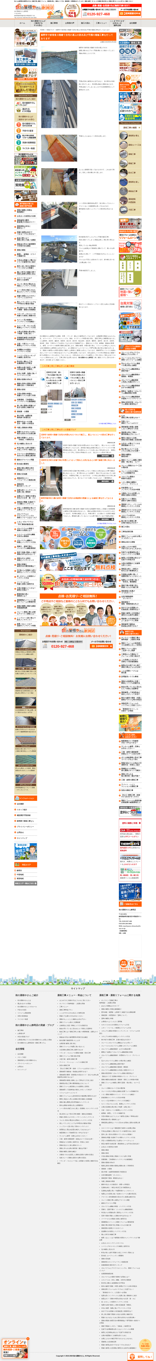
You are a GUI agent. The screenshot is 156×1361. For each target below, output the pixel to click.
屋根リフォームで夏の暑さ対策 (69, 1056)
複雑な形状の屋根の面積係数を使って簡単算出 (26, 384)
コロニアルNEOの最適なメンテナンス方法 (130, 516)
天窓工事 (132, 210)
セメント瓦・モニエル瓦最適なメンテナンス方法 (26, 326)
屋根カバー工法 (134, 145)
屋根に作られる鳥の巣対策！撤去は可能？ (73, 1148)
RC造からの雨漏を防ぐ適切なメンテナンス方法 (117, 1212)
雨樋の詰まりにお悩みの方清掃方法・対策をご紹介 (131, 764)
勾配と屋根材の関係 (24, 427)
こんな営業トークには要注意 (129, 672)
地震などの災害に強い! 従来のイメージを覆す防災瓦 (118, 1194)
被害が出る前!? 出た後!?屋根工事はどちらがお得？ (131, 666)
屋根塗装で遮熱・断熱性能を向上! (130, 603)
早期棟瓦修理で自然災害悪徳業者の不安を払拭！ (26, 338)
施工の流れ (85, 23)
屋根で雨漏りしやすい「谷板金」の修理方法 (25, 438)
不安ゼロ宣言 (22, 1010)
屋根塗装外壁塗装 (132, 200)
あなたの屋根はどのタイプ (110, 1006)
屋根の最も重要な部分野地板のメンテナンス (25, 469)
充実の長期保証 (23, 1016)
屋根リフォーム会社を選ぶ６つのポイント (131, 537)
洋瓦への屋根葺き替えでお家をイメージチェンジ (26, 509)
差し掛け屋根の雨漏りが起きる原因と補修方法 (26, 406)
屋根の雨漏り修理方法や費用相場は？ (26, 565)
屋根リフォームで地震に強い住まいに (72, 1046)
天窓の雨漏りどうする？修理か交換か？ (26, 589)
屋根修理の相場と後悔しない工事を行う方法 (129, 428)
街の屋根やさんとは (24, 1000)
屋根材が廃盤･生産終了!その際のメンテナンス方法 (118, 1137)
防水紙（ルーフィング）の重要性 (112, 1255)
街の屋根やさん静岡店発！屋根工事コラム (32, 1043)
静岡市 (19, 870)
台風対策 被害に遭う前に (67, 1043)
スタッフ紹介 (22, 810)
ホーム (22, 23)
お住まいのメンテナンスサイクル (112, 1243)
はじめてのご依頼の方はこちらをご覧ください (75, 1000)
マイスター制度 (23, 1019)
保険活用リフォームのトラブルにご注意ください (131, 704)
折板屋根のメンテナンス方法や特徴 (113, 1097)
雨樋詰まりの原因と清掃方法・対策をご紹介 (74, 1142)
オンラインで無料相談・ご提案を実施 (72, 1003)
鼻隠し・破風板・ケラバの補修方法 (26, 255)
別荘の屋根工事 (127, 790)
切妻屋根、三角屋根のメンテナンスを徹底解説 (26, 400)
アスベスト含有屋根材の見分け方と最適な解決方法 (118, 1197)
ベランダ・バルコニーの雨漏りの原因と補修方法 (26, 314)
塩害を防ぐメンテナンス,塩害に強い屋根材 (26, 491)
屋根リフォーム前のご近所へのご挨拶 (129, 649)
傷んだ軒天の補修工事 (108, 1234)
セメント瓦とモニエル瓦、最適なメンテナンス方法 (118, 1104)
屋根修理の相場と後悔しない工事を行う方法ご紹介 (76, 1080)
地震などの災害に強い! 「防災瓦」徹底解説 (130, 581)
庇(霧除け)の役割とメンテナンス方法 (24, 350)
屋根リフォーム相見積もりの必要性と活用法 (74, 1086)
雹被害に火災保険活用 (108, 1342)
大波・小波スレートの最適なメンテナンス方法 (26, 344)
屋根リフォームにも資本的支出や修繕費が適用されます (78, 1096)
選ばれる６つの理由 (24, 1003)
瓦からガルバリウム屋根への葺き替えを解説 (130, 364)
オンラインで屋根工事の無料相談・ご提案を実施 (130, 638)
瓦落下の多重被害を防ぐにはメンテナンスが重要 (130, 553)
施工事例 (54, 23)
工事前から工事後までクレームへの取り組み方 (130, 655)
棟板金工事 (132, 191)
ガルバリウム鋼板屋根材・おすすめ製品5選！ (116, 1049)
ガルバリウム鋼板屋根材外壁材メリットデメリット (131, 397)
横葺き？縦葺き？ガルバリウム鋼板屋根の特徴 (131, 392)
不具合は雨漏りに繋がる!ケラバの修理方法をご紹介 (118, 1131)
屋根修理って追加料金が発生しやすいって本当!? (130, 693)
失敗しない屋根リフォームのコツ (129, 422)
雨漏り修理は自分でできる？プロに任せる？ (26, 233)
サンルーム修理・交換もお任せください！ (130, 747)
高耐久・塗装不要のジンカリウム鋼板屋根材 (26, 547)
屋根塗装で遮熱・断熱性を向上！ (112, 1178)
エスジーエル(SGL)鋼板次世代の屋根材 (26, 535)
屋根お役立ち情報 (128, 542)
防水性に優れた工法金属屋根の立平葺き (24, 362)
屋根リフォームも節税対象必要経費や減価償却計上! (131, 801)
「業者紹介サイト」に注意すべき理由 (129, 710)
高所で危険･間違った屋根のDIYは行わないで (116, 1216)
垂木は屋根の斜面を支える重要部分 (71, 1105)
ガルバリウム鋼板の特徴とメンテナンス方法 (26, 541)
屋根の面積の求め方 (24, 379)
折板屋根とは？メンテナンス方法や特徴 (130, 488)
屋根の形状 (21, 389)
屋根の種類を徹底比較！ (126, 455)
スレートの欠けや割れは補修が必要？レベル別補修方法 (119, 1091)
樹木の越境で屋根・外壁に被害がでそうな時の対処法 (131, 699)
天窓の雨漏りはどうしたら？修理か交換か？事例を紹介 (119, 1116)
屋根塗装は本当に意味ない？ (24, 227)
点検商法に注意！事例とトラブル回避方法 (73, 1025)
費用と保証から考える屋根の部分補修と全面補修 (75, 1099)
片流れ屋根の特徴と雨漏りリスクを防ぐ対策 (26, 394)
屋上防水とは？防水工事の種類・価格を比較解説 (26, 309)
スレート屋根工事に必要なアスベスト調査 (115, 1200)
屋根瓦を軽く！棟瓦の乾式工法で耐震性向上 (129, 570)
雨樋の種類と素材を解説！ (68, 1151)
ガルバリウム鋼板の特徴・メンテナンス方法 (116, 1206)
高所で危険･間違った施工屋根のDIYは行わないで (27, 553)
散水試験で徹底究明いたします (69, 1040)
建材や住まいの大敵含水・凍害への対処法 (25, 422)
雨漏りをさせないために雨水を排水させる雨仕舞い (118, 1317)
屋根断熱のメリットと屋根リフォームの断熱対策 (26, 601)
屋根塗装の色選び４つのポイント (128, 592)
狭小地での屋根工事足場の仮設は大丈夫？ (129, 522)
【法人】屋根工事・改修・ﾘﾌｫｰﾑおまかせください (131, 796)
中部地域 (20, 874)
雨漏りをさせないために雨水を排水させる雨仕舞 (26, 432)
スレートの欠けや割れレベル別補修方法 (129, 472)
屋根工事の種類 (130, 128)
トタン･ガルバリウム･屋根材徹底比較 (25, 523)
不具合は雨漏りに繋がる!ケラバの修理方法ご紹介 (26, 261)
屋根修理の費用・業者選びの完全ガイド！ (26, 221)
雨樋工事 (132, 163)
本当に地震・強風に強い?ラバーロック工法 (27, 374)
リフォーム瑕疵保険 (24, 1013)
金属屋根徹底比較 (107, 1273)
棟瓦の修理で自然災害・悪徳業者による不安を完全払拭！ (120, 1144)
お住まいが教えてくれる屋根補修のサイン (130, 444)
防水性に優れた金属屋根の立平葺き (113, 1283)
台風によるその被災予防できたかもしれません (131, 547)
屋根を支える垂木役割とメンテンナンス (25, 559)
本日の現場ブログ (23, 1036)
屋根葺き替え (133, 136)
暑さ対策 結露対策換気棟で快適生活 (24, 416)
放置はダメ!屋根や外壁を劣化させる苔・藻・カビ (26, 497)
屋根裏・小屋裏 (23, 411)
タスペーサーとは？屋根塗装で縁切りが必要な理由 (118, 1128)
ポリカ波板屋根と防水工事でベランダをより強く (131, 758)
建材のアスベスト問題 (25, 460)
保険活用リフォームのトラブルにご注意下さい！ (117, 1289)
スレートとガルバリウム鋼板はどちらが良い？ (130, 353)
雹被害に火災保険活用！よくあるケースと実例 (130, 619)
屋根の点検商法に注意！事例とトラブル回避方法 (130, 682)
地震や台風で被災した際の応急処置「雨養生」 (26, 368)
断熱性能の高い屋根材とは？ (23, 595)
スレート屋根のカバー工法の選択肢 (131, 466)
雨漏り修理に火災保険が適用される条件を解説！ (130, 614)
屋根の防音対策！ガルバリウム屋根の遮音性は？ (131, 403)
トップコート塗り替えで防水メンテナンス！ (26, 619)
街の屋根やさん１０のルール (27, 1006)
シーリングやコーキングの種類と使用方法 (26, 356)
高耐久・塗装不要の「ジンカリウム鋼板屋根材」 (117, 1209)
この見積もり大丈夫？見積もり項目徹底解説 (129, 660)
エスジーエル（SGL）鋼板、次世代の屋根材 (116, 1280)
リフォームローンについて (68, 1093)
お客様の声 (69, 23)
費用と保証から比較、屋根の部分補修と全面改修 (131, 439)
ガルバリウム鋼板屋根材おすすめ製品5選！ (130, 386)
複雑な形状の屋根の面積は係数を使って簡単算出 (117, 1166)
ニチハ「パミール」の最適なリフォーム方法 (116, 1028)
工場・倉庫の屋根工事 (129, 780)
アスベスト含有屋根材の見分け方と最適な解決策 (26, 454)
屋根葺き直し (133, 182)
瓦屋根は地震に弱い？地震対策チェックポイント (131, 575)
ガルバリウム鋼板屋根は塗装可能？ (130, 370)
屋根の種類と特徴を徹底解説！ (24, 211)
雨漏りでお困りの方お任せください (71, 1016)
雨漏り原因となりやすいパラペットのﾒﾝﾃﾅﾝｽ (26, 297)
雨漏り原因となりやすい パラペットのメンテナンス (76, 1117)
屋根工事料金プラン (66, 1010)
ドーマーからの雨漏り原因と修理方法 (25, 583)
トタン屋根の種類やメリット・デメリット (129, 483)
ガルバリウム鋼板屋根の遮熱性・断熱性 (130, 375)
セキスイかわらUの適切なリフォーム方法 (115, 1025)
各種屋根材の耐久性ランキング (111, 1265)
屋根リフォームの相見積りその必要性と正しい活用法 (131, 644)
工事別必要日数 (127, 531)
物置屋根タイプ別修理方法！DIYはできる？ (129, 742)
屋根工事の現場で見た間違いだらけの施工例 (129, 586)
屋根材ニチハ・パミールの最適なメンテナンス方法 (131, 505)
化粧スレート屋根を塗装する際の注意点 (129, 499)
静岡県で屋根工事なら (25, 821)
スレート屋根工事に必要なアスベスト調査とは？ (26, 613)
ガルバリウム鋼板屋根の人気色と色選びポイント (117, 1070)
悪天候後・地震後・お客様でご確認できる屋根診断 (118, 1012)
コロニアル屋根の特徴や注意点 (128, 477)
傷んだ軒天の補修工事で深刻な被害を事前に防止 (26, 273)
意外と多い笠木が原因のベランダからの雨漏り (26, 267)
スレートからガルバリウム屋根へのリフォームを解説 (131, 359)
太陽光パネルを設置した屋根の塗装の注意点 (130, 494)
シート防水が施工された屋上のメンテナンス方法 (26, 291)
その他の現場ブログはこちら (106, 523)
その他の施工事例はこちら (107, 423)
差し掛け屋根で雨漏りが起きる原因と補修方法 (117, 1314)
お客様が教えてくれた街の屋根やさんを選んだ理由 (35, 1040)
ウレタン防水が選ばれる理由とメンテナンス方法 (26, 285)
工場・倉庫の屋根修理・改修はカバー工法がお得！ (131, 753)
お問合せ (20, 832)
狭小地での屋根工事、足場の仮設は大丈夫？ (116, 1039)
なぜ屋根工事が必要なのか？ (130, 416)
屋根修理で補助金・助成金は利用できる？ (129, 625)
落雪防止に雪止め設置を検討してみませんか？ (75, 1129)
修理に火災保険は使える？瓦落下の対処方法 (131, 558)
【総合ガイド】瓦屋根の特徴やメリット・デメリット (119, 1076)
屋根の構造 (21, 250)
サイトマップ (22, 838)
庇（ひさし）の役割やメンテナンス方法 (26, 577)
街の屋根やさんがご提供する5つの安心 (38, 23)
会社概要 (133, 23)
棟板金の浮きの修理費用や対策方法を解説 (26, 245)
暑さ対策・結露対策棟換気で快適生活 (114, 1172)
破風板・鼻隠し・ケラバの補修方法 (113, 1113)
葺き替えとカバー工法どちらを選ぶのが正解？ (130, 450)
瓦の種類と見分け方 (24, 444)
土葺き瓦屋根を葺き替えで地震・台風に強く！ (26, 332)
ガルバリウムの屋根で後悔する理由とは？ (25, 529)
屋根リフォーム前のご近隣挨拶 (69, 1022)
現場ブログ (50, 30)
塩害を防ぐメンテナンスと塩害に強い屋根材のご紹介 (119, 1295)
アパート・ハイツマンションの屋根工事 (129, 785)
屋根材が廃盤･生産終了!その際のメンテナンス (26, 503)
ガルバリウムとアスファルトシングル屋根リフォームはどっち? (27, 515)
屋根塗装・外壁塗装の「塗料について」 (114, 1015)
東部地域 (20, 878)
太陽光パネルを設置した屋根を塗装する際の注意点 (76, 1154)
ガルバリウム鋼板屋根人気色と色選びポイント (130, 381)
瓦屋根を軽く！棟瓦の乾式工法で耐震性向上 (116, 1187)
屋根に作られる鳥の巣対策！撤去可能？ (130, 775)
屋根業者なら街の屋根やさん (27, 1060)
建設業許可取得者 (24, 815)
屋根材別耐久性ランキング (24, 485)
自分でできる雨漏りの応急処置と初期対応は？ (130, 608)
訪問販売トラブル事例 (129, 676)
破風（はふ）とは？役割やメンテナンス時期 (26, 625)
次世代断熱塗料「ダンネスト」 (127, 597)
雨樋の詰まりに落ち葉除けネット (70, 1145)
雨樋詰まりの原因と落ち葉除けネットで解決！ (131, 769)
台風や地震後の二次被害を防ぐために (130, 564)
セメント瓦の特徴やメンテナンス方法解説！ (26, 320)
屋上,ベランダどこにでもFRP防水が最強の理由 (26, 303)
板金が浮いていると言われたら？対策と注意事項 (131, 687)
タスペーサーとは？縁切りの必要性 (24, 279)
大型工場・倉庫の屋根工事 (68, 1059)
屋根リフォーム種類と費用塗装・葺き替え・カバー (131, 461)
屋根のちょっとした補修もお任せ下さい (72, 1019)
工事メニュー (101, 23)
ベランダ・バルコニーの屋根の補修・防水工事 (75, 1053)
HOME (42, 30)
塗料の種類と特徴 (129, 823)
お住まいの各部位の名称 (26, 216)
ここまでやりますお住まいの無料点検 (117, 23)
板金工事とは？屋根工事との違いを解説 (26, 239)
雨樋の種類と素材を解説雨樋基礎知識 (26, 607)
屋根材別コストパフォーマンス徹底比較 (26, 479)
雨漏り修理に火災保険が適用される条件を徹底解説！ (119, 1348)
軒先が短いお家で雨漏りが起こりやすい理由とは (26, 449)
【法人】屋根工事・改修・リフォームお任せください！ (78, 1068)
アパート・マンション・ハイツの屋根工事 (73, 1062)
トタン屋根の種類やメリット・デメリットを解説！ (118, 1094)
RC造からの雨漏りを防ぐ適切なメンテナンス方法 (27, 571)
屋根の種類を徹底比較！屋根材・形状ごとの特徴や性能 (119, 1079)
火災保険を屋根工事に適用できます (71, 1050)
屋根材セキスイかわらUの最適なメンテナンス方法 (131, 511)
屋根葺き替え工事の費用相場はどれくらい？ (130, 433)
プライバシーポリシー (25, 827)
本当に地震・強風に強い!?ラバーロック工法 (116, 1308)
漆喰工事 (132, 154)
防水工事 (132, 173)
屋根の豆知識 (22, 474)
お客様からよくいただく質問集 (111, 1021)
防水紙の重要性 (23, 464)
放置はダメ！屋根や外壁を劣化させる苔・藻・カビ (118, 1298)
